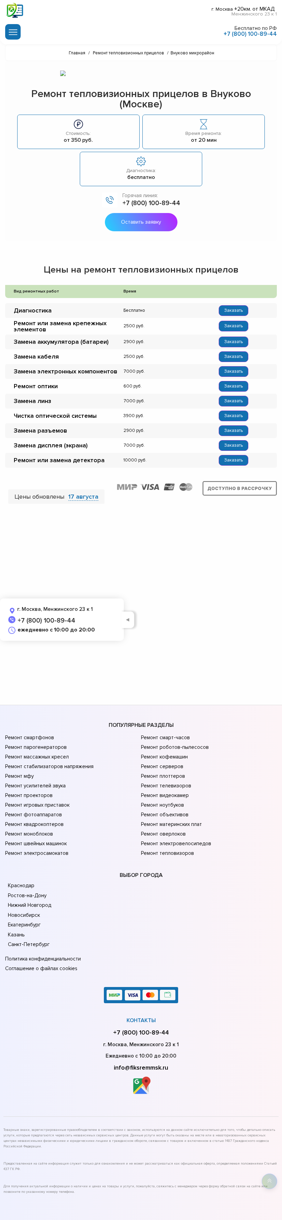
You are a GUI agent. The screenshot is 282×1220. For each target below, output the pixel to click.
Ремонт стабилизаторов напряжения (49, 766)
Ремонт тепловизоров (167, 853)
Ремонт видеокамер (165, 795)
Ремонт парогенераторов (36, 747)
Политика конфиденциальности (43, 959)
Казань (16, 935)
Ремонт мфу (19, 776)
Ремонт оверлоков (163, 834)
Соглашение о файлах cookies (41, 968)
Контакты (141, 1020)
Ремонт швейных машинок (36, 843)
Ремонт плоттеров (163, 776)
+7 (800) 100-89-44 (250, 34)
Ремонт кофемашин (164, 757)
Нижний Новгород (29, 905)
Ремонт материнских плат (171, 824)
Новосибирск (24, 915)
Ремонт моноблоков (29, 834)
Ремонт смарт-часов (165, 737)
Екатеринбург (24, 925)
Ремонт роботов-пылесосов (175, 747)
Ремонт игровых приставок (37, 805)
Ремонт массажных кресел (37, 757)
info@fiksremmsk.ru (141, 1067)
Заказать (233, 310)
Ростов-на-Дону (27, 895)
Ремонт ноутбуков (162, 805)
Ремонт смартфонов (29, 737)
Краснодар (21, 885)
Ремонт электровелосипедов (176, 843)
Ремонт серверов (162, 766)
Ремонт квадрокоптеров (34, 824)
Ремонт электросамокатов (36, 853)
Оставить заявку (141, 222)
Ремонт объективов (164, 814)
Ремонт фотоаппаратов (33, 814)
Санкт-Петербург (29, 944)
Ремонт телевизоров (166, 786)
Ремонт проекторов (29, 795)
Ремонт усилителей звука (35, 786)
